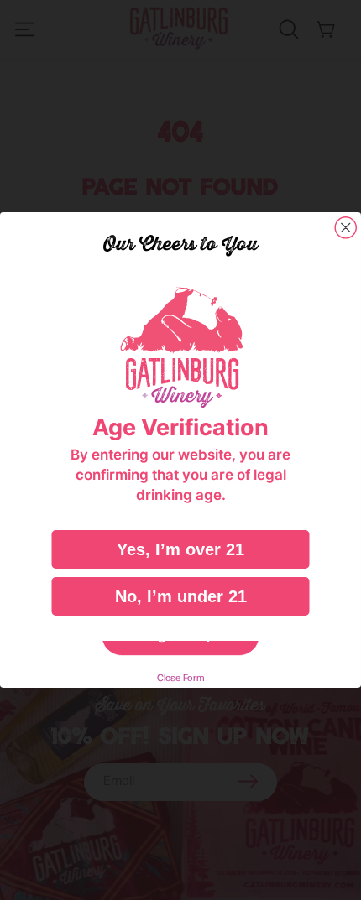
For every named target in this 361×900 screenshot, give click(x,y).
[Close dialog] (345, 227)
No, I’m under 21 (181, 596)
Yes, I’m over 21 (180, 549)
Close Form (181, 677)
